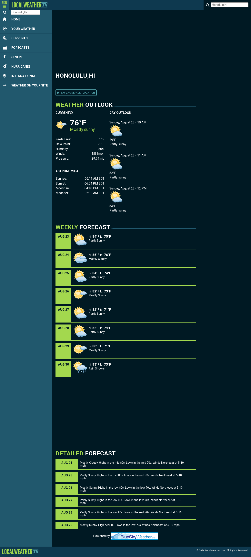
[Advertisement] (125, 40)
